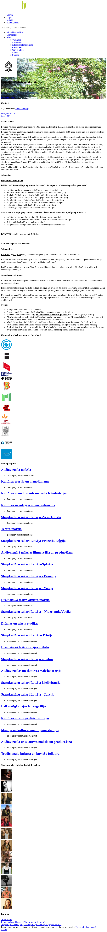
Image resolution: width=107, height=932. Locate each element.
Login (9, 17)
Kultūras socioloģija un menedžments (28, 505)
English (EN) (7, 924)
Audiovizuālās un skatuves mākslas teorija (31, 671)
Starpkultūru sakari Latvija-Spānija (27, 564)
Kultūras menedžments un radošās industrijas (34, 493)
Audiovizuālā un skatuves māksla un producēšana (36, 742)
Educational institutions (22, 45)
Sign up (10, 20)
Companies (12, 35)
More (9, 37)
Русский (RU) (55, 924)
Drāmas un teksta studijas (19, 623)
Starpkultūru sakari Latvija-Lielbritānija (30, 682)
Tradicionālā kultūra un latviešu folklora (30, 753)
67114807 (5, 116)
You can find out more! (85, 927)
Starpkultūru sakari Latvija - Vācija (27, 588)
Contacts (19, 922)
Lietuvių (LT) (30, 924)
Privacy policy (29, 922)
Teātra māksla (11, 529)
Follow (12, 98)
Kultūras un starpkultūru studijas (25, 718)
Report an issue (8, 922)
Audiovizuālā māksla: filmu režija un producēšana (37, 552)
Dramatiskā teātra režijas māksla (25, 647)
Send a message (22, 108)
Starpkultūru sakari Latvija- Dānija (27, 635)
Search (10, 15)
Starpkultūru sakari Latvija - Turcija (27, 694)
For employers (13, 22)
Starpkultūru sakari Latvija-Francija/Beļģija (33, 541)
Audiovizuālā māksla (16, 470)
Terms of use (42, 922)
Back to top (6, 919)
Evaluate (5, 98)
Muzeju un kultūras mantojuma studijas (30, 730)
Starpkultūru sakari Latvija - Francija (28, 576)
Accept (4, 929)
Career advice (18, 50)
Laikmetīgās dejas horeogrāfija (23, 706)
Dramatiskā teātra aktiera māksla (25, 600)
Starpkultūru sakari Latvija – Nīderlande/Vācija (36, 611)
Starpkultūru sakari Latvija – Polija (27, 659)
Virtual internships (15, 32)
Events (15, 52)
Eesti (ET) (18, 924)
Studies (15, 55)
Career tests (17, 47)
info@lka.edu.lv (8, 113)
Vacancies (16, 40)
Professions (17, 42)
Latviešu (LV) (42, 924)
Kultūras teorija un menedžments (25, 481)
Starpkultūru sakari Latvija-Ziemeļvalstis (31, 517)
